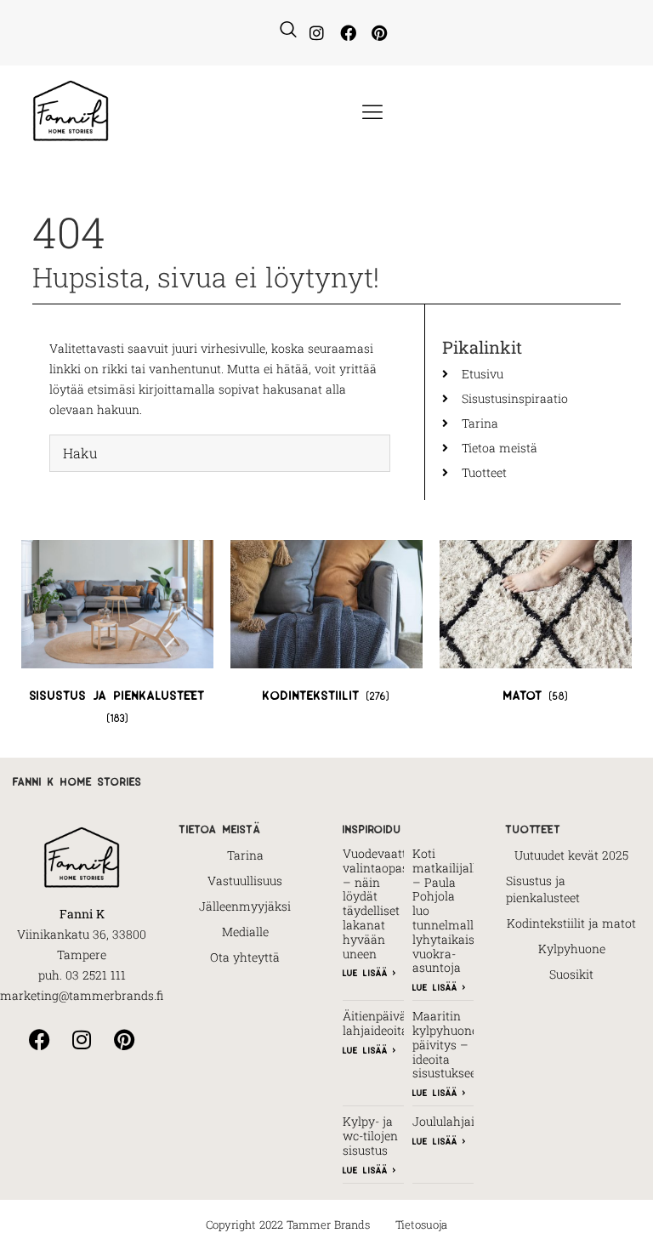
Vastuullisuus (244, 880)
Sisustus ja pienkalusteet (543, 889)
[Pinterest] (379, 33)
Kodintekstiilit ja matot (571, 923)
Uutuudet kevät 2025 (571, 855)
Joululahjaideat (455, 1121)
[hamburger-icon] (371, 112)
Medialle (245, 931)
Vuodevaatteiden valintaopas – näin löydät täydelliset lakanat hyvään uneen (389, 903)
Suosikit (571, 974)
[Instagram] (316, 33)
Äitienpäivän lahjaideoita (378, 1023)
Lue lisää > (369, 971)
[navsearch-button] (288, 30)
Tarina (245, 855)
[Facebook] (348, 33)
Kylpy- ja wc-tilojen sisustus (370, 1135)
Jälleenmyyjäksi (245, 906)
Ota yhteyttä (245, 957)
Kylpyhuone (571, 948)
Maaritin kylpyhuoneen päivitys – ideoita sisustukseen (451, 1044)
